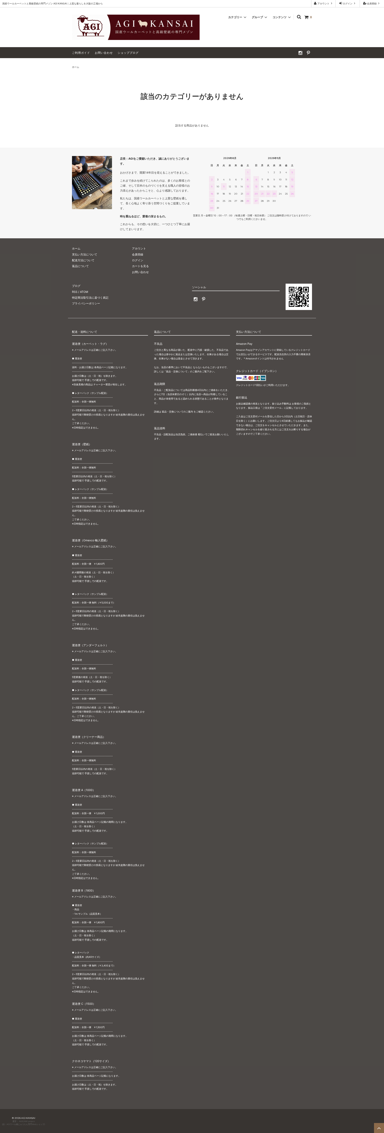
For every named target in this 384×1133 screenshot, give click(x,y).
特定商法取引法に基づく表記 (90, 297)
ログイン (347, 3)
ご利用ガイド (81, 52)
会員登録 (371, 3)
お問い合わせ (104, 52)
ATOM (84, 291)
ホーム (75, 67)
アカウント (323, 3)
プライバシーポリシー (86, 303)
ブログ (76, 285)
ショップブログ (128, 52)
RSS (74, 291)
